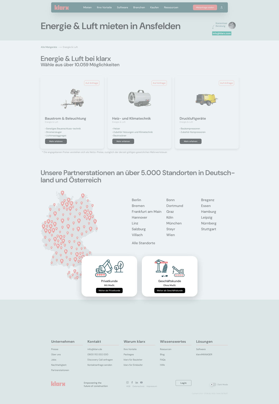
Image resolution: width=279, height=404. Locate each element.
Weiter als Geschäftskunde (170, 290)
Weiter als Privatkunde (109, 290)
